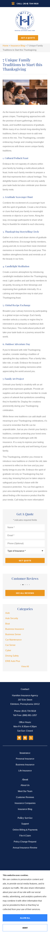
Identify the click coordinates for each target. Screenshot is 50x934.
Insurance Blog (18, 46)
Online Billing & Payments (25, 830)
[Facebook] (25, 738)
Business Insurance (25, 764)
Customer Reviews (25, 797)
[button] (14, 38)
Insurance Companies (25, 803)
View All (25, 666)
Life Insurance (25, 771)
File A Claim (25, 836)
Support (25, 824)
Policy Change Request (25, 842)
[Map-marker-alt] (19, 738)
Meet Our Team (25, 791)
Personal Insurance (25, 759)
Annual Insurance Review (25, 848)
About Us (25, 785)
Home (5, 46)
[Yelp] (31, 738)
